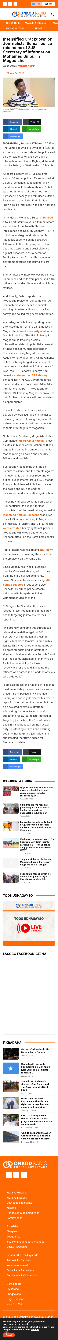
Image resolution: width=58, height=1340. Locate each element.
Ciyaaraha (13, 1288)
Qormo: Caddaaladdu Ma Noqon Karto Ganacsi (35, 1051)
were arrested (12, 528)
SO (38, 3)
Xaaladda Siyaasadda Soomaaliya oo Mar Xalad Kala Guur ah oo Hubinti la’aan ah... (35, 1068)
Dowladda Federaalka (19, 1202)
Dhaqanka (13, 1231)
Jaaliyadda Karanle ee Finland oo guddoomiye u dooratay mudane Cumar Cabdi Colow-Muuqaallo (36, 826)
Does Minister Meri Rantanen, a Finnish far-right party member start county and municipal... (36, 1103)
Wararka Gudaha (17, 1192)
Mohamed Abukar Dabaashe (21, 514)
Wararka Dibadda (17, 1197)
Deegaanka (13, 1236)
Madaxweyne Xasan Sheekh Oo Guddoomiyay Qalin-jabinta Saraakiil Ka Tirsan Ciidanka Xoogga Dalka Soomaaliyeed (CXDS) (37, 845)
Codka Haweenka (17, 1246)
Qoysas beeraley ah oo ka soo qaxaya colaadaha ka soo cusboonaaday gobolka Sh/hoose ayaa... (36, 791)
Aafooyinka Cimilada (19, 1260)
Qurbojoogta (14, 1283)
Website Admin (26, 65)
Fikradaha (12, 1226)
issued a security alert (31, 331)
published (46, 217)
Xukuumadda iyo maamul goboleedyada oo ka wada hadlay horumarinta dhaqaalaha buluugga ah (34, 808)
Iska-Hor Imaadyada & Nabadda (25, 1241)
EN (50, 3)
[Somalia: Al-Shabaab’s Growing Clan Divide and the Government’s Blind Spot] (11, 1086)
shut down (46, 549)
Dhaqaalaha (14, 1294)
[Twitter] (10, 4)
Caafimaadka (14, 1218)
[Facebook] (5, 4)
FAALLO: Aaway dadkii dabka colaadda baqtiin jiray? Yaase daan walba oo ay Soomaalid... (36, 1120)
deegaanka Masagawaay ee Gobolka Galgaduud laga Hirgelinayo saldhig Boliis (35, 876)
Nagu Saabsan (15, 1299)
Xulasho (11, 1207)
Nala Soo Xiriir (15, 1304)
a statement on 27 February (30, 375)
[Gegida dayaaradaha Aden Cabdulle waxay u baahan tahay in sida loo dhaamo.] (11, 1137)
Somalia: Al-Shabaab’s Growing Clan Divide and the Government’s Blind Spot (35, 1085)
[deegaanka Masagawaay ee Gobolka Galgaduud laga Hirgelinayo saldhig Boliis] (11, 877)
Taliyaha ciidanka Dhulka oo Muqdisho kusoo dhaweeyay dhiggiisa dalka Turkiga (35, 862)
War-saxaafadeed (17, 1265)
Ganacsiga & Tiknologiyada (23, 1212)
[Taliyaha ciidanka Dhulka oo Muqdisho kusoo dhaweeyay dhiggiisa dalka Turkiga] (11, 863)
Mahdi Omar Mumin (31, 440)
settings (35, 1329)
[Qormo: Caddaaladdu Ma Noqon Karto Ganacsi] (11, 1054)
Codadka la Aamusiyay (20, 1270)
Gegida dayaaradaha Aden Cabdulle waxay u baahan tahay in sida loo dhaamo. (36, 1135)
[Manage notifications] (6, 1333)
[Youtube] (15, 4)
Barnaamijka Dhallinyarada (22, 1255)
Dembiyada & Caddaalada (22, 1275)
